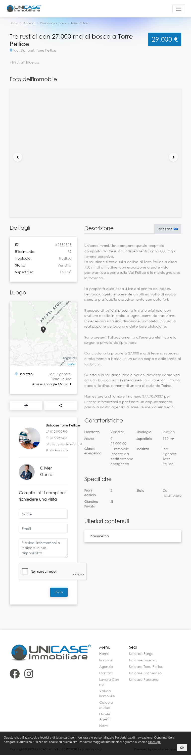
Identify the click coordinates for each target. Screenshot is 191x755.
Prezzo (89, 439)
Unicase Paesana (144, 679)
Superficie (144, 439)
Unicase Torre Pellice (146, 666)
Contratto (92, 432)
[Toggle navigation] (178, 8)
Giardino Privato (91, 503)
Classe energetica (92, 451)
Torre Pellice (79, 23)
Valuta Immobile (107, 693)
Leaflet (71, 364)
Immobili (106, 660)
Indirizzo (143, 449)
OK (182, 748)
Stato (140, 490)
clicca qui (154, 742)
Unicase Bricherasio (145, 673)
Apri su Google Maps (50, 384)
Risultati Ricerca (25, 62)
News (103, 725)
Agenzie (106, 666)
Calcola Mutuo (106, 704)
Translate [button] (165, 229)
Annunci (29, 23)
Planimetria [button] (99, 536)
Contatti (106, 673)
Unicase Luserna (142, 660)
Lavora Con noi (109, 681)
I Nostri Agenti (104, 716)
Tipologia (144, 432)
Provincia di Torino (53, 23)
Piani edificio (90, 492)
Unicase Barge (141, 653)
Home (14, 23)
